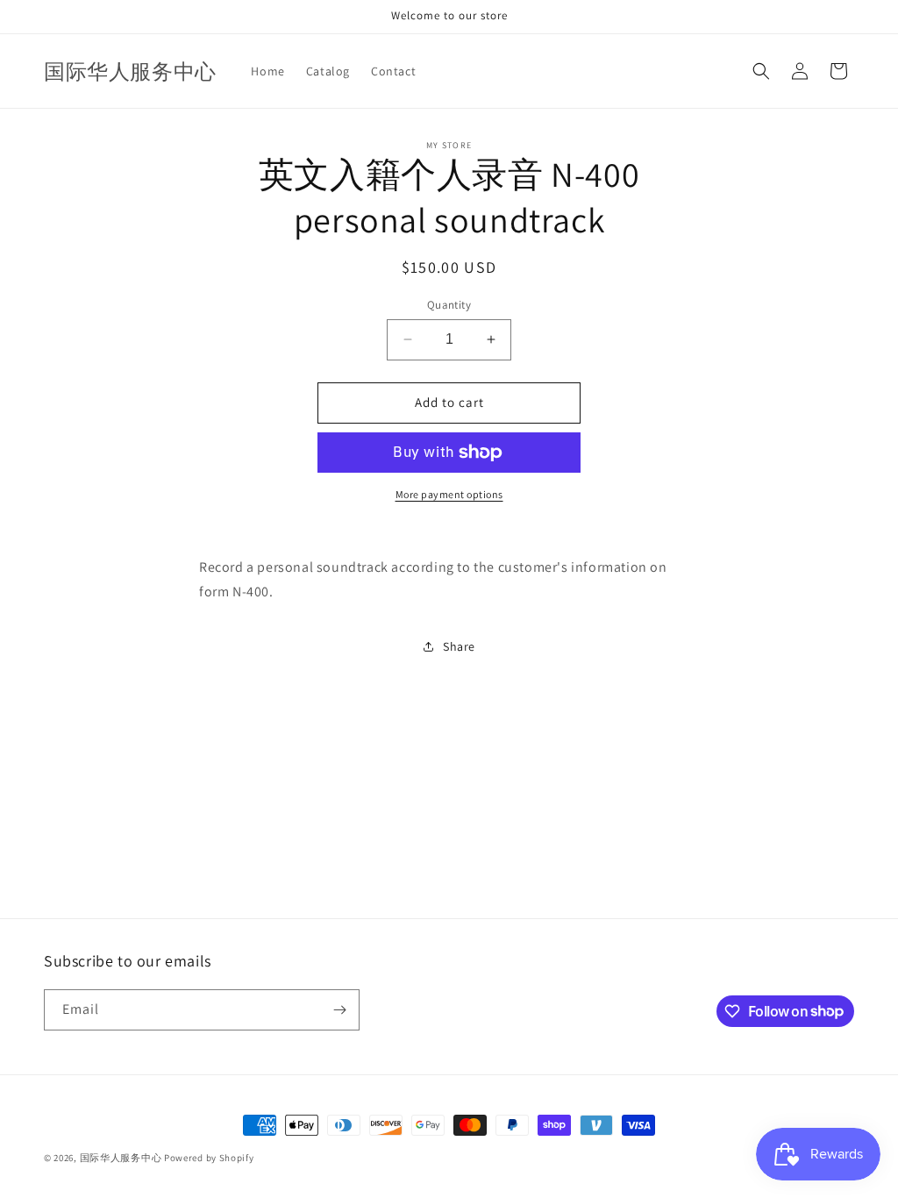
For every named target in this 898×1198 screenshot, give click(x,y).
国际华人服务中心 (121, 1158)
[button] (761, 71)
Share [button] (459, 646)
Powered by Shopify (209, 1158)
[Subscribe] (339, 1009)
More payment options (449, 494)
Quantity (449, 304)
